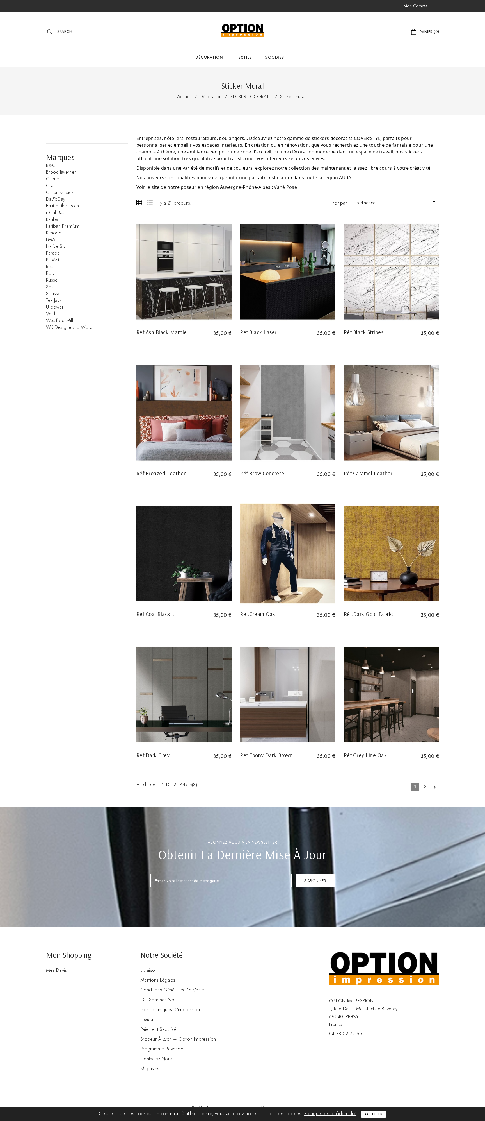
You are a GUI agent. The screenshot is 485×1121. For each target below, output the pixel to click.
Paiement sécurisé (158, 1029)
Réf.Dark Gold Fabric (368, 613)
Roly (50, 273)
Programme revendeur (163, 1048)
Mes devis (56, 970)
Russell (53, 280)
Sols (50, 286)
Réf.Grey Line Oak (365, 754)
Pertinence (396, 202)
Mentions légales (157, 980)
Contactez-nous (156, 1058)
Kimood (54, 232)
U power (54, 307)
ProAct (52, 259)
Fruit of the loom (62, 205)
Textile (244, 57)
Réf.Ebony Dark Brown (266, 754)
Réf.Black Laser (258, 332)
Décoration (209, 57)
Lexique (148, 1019)
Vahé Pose (285, 187)
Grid (139, 202)
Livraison (148, 970)
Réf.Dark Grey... (154, 754)
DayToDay (55, 199)
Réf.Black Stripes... (365, 332)
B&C (51, 165)
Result (52, 266)
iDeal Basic (57, 212)
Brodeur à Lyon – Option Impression (178, 1039)
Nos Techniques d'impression (170, 1009)
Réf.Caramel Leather (368, 473)
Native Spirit (58, 246)
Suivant (434, 787)
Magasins (149, 1068)
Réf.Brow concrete (262, 473)
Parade (53, 253)
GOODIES (274, 57)
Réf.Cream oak (257, 613)
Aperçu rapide (184, 272)
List (149, 202)
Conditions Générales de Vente (172, 989)
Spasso (53, 293)
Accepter (373, 1114)
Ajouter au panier (154, 343)
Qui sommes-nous (159, 999)
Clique (52, 178)
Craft (51, 185)
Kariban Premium (63, 226)
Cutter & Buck (60, 192)
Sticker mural (292, 96)
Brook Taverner (61, 172)
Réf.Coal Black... (155, 613)
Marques (60, 157)
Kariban (53, 219)
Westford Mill (59, 320)
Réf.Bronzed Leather (161, 473)
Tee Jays (53, 300)
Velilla (52, 313)
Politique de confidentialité (330, 1113)
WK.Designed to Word (69, 327)
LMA (50, 239)
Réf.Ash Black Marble (161, 332)
